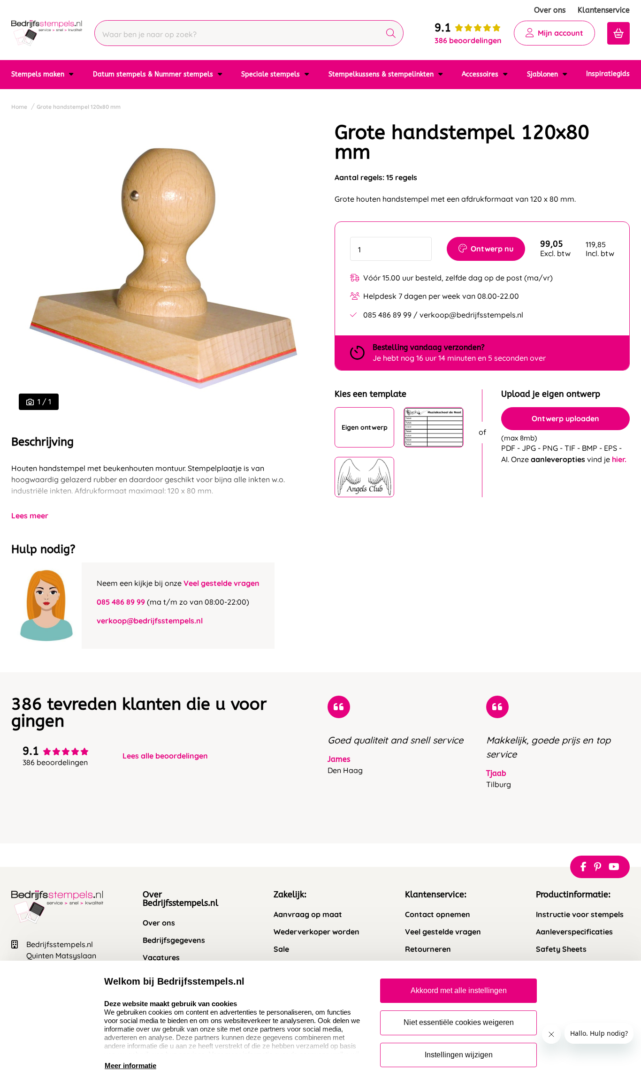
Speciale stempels (271, 74)
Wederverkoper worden (316, 931)
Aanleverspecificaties (574, 931)
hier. (619, 459)
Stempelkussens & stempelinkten (381, 74)
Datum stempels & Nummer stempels (154, 74)
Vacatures (161, 957)
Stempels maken (38, 74)
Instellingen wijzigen (459, 1055)
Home (19, 106)
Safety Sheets (561, 949)
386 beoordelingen (468, 40)
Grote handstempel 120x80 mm (79, 106)
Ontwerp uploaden (565, 418)
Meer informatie (130, 1066)
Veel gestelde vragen (221, 583)
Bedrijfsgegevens (174, 940)
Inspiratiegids (608, 74)
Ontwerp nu (492, 248)
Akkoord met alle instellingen (459, 990)
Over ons (549, 10)
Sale (281, 949)
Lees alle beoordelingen (165, 755)
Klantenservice (604, 10)
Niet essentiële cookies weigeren (459, 1022)
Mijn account (560, 33)
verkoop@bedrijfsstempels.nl (150, 620)
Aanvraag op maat (308, 914)
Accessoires (481, 74)
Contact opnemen (437, 914)
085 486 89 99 (121, 602)
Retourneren (428, 949)
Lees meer (29, 515)
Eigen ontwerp (365, 427)
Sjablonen (543, 74)
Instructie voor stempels (580, 914)
